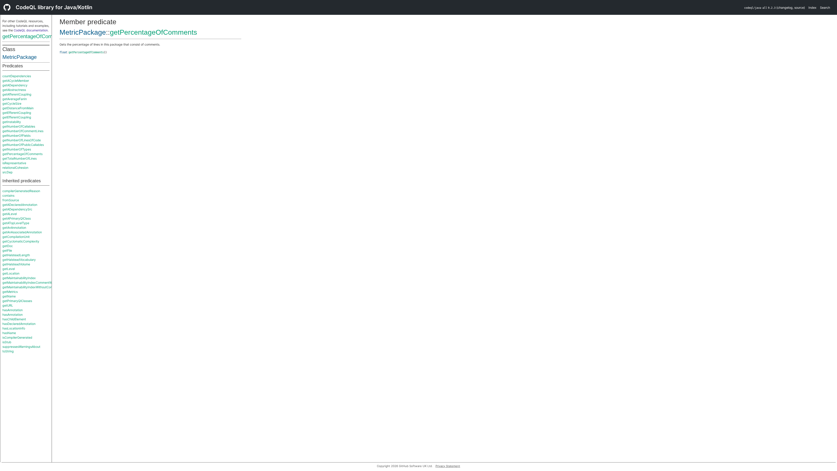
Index (812, 7)
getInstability (11, 122)
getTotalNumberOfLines (19, 158)
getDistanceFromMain (18, 108)
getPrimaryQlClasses (17, 301)
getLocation (10, 273)
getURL (7, 305)
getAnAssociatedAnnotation (22, 232)
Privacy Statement (448, 466)
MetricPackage (19, 57)
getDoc (7, 246)
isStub (6, 342)
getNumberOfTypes (16, 149)
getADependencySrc (17, 209)
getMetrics (10, 292)
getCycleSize (11, 103)
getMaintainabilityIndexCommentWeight (30, 282)
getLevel (8, 269)
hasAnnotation (12, 310)
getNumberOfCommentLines (22, 131)
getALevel (9, 214)
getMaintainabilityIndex (19, 278)
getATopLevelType (15, 223)
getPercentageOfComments (34, 36)
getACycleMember (15, 80)
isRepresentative (14, 163)
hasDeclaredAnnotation (19, 324)
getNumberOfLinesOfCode (21, 140)
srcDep (7, 172)
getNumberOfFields (16, 135)
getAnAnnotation (14, 227)
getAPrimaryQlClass (16, 218)
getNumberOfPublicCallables (23, 145)
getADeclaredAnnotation (19, 204)
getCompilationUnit (16, 237)
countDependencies (16, 76)
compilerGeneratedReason (21, 191)
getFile (7, 250)
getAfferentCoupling (16, 94)
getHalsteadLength (16, 255)
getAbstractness (14, 90)
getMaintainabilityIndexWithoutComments (32, 287)
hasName (9, 333)
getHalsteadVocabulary (19, 259)
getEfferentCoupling (16, 112)
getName (9, 296)
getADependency (14, 85)
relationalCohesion (15, 167)
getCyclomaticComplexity (20, 241)
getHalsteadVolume (16, 264)
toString (8, 351)
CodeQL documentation (31, 30)
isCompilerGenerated (17, 337)
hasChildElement (14, 319)
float (63, 52)
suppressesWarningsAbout (21, 346)
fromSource (10, 200)
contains (8, 195)
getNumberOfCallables (18, 126)
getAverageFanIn (14, 99)
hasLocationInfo (13, 328)
